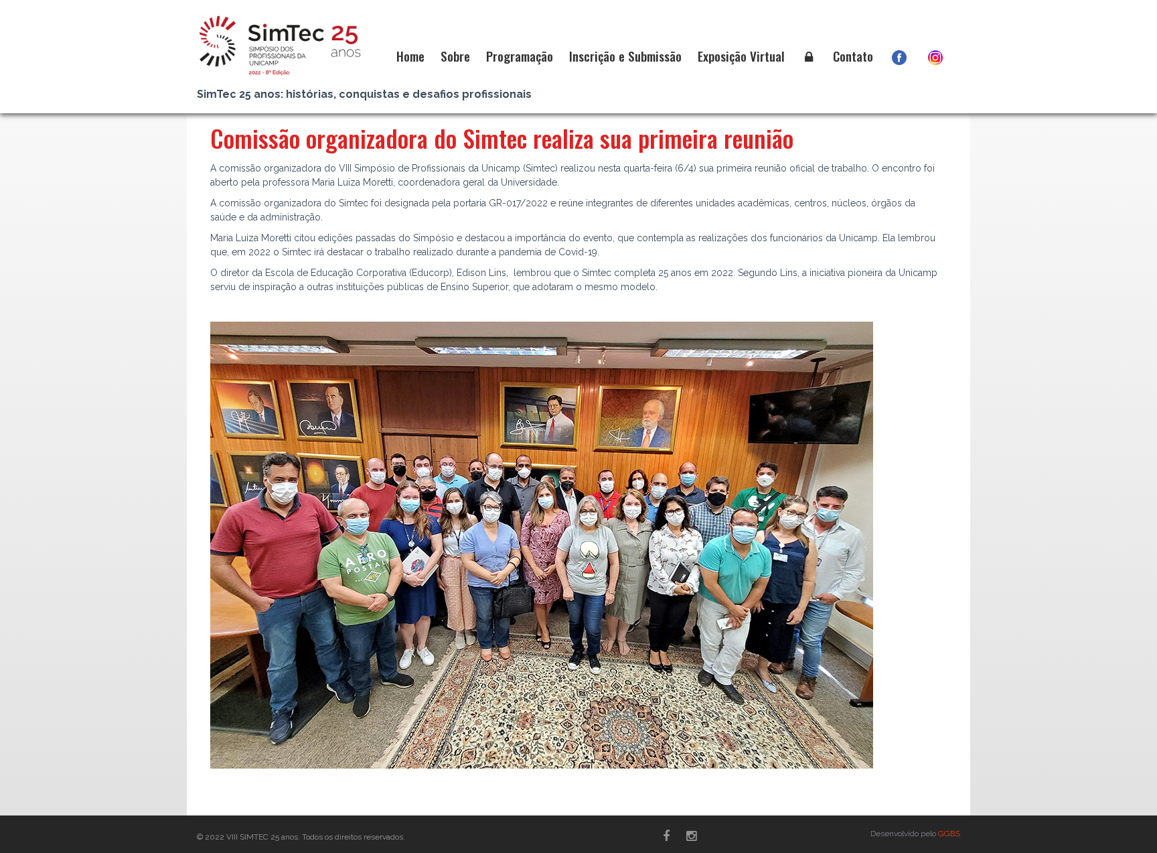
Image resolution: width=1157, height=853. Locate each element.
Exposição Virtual (741, 56)
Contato (853, 56)
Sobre (455, 56)
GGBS (949, 833)
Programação (519, 56)
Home (410, 56)
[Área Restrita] (809, 56)
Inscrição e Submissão (625, 56)
